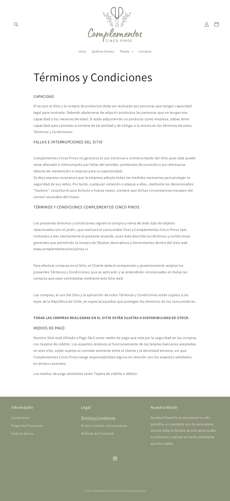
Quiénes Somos (22, 433)
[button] (16, 24)
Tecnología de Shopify (134, 490)
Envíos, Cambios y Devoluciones (104, 426)
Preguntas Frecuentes (27, 426)
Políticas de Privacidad (97, 433)
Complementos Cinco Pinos (107, 490)
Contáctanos (20, 418)
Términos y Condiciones (98, 418)
